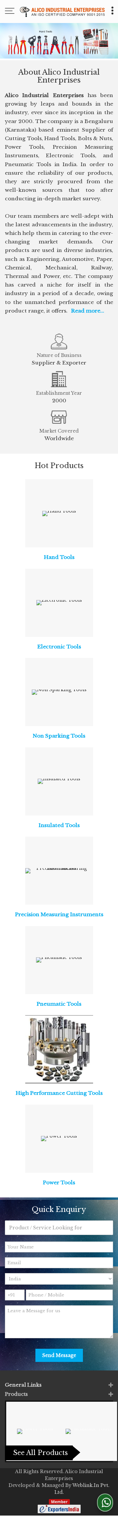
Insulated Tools (59, 825)
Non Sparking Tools (59, 736)
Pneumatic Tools (59, 1004)
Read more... (87, 311)
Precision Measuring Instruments (59, 914)
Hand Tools (59, 557)
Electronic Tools (59, 646)
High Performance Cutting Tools (59, 1093)
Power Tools (59, 1182)
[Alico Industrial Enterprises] (62, 11)
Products (16, 1394)
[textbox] (59, 1227)
